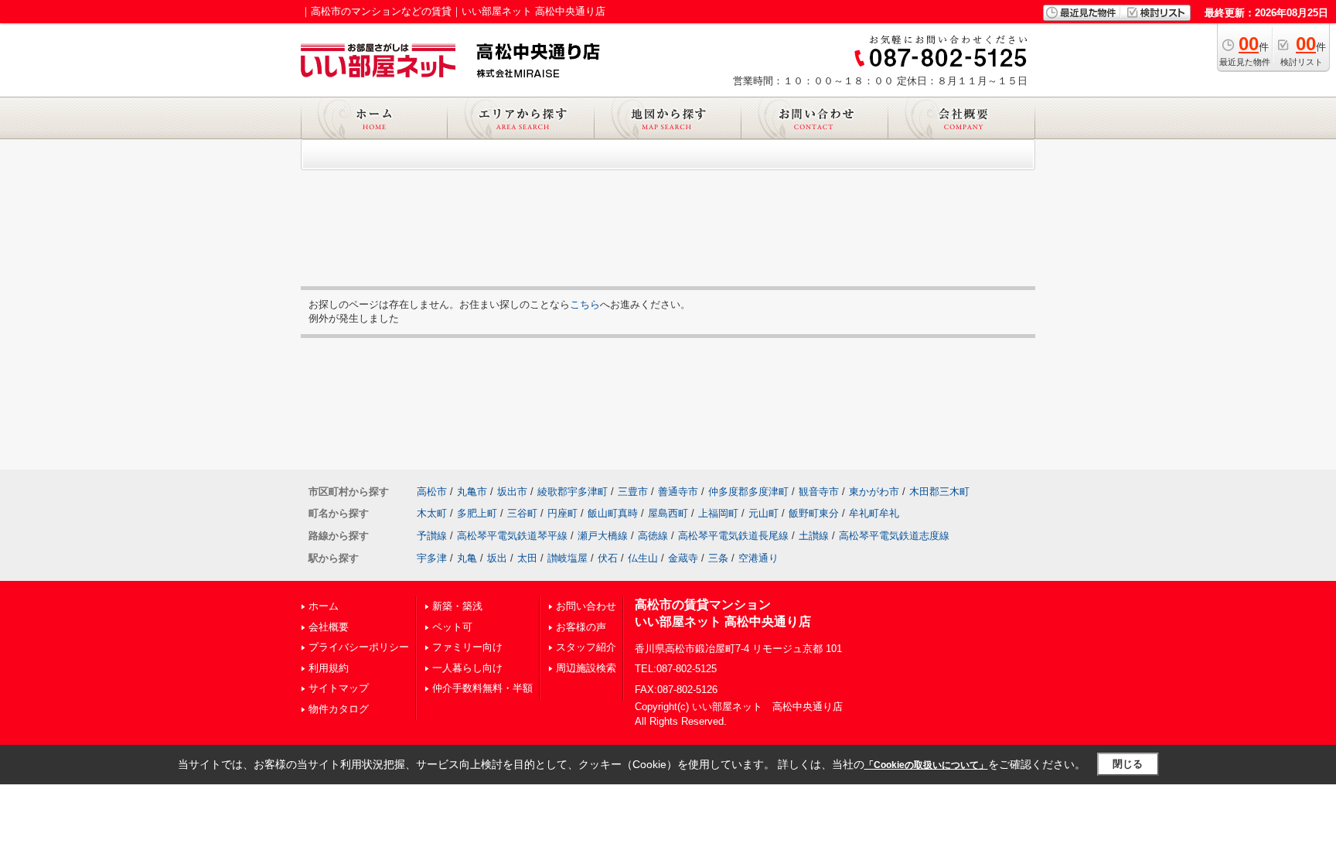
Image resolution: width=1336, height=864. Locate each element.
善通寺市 (678, 491)
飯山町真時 (613, 513)
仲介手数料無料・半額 (482, 688)
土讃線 (814, 535)
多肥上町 (477, 513)
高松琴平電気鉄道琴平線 (512, 535)
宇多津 (432, 558)
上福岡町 (718, 513)
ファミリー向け (467, 647)
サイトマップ (338, 688)
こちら (585, 304)
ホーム (323, 606)
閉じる (1128, 764)
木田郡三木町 (939, 491)
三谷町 (522, 513)
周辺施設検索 (586, 668)
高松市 (432, 491)
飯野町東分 (814, 513)
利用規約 (328, 668)
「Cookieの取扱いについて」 (926, 765)
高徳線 (653, 535)
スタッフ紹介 (586, 647)
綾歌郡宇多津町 (572, 491)
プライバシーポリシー (358, 647)
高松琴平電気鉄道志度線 (894, 535)
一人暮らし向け (467, 668)
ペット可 (452, 627)
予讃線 (432, 535)
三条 (718, 558)
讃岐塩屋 (567, 558)
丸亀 (467, 558)
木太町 (432, 513)
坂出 (497, 558)
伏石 (608, 558)
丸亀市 (472, 491)
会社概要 (328, 627)
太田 (527, 558)
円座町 (562, 513)
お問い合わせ (586, 606)
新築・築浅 (457, 606)
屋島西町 (668, 513)
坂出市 (512, 491)
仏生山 (643, 558)
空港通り (758, 558)
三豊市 (633, 491)
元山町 (763, 513)
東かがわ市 (874, 491)
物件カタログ (338, 709)
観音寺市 (819, 491)
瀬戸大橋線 (603, 535)
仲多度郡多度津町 (748, 491)
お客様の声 (581, 627)
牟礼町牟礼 (874, 513)
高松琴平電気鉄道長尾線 (733, 535)
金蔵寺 (683, 558)
